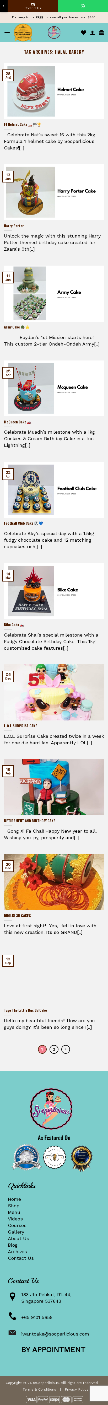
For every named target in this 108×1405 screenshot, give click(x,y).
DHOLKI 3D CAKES (17, 915)
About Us (18, 1238)
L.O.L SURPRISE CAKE (20, 726)
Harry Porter (14, 226)
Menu (14, 1212)
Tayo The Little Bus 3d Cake (25, 1010)
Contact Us (21, 1258)
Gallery (16, 1232)
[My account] (92, 32)
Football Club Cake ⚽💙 (23, 523)
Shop (13, 1205)
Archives (17, 1251)
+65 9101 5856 (36, 1317)
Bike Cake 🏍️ (14, 624)
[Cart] (101, 32)
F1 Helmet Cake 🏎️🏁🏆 (22, 124)
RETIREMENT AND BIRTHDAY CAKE (29, 821)
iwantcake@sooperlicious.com (55, 1334)
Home (14, 1199)
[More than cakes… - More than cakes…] (54, 32)
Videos (15, 1218)
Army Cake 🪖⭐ (17, 327)
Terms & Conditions (39, 1389)
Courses (17, 1225)
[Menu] (7, 32)
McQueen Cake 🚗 (17, 422)
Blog (13, 1245)
